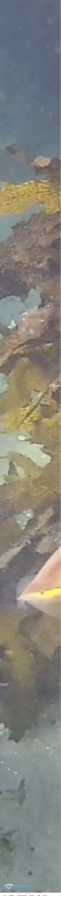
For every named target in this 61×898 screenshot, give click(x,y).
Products (11, 895)
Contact (45, 895)
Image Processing (22, 895)
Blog (39, 895)
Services (31, 895)
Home (5, 895)
